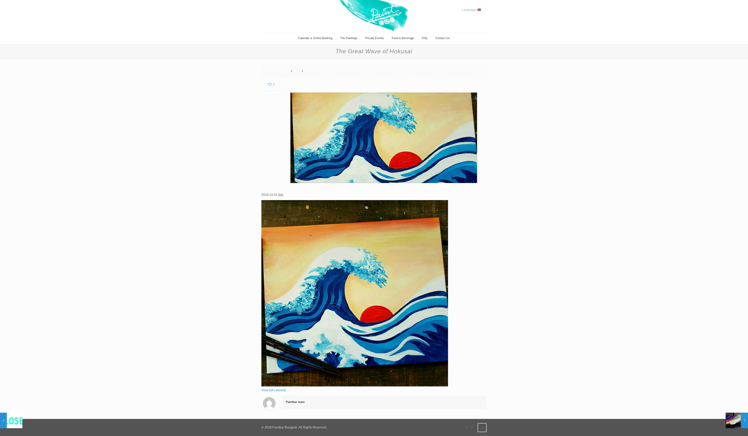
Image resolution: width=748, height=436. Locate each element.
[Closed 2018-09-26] (11, 420)
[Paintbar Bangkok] (374, 16)
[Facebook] (466, 427)
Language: (469, 9)
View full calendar (273, 390)
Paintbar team (295, 402)
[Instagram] (472, 427)
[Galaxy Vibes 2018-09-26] (737, 420)
